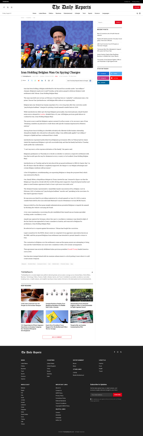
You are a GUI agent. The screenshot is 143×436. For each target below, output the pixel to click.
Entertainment (68, 13)
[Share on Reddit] (38, 80)
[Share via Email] (48, 80)
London (42, 114)
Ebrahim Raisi (32, 264)
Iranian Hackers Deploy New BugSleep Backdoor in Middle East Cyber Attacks (55, 305)
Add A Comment (57, 337)
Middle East (56, 264)
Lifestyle (77, 13)
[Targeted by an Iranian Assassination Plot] (81, 316)
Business (58, 13)
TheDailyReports (27, 76)
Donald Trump (73, 249)
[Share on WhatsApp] (35, 80)
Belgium (24, 264)
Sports (90, 13)
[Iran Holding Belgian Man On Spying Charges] (57, 44)
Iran (56, 76)
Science (97, 13)
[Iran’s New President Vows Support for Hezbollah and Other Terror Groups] (57, 316)
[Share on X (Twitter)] (31, 80)
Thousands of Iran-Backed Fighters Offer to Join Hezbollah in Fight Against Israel (81, 305)
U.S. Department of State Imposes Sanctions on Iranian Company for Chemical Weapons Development (32, 327)
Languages (105, 13)
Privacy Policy (135, 1)
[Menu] (140, 13)
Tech (84, 13)
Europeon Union (42, 264)
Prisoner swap (65, 264)
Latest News (42, 13)
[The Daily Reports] (71, 7)
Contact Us (127, 1)
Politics (51, 13)
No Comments (64, 76)
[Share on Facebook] (28, 80)
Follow (137, 7)
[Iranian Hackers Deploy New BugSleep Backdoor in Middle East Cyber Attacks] (57, 295)
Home (34, 13)
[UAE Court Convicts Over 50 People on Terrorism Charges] (32, 295)
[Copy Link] (52, 80)
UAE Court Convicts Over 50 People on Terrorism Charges (27, 1)
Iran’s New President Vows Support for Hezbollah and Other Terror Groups (57, 327)
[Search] (137, 13)
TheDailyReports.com (68, 431)
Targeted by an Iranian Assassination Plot (78, 326)
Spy (72, 264)
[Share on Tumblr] (45, 80)
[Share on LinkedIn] (42, 80)
